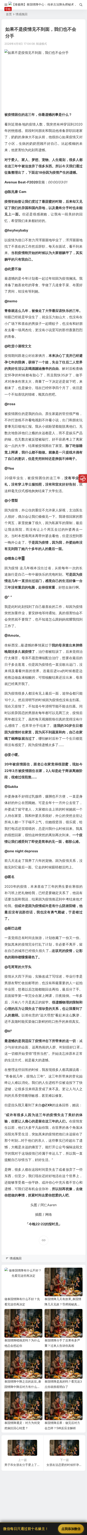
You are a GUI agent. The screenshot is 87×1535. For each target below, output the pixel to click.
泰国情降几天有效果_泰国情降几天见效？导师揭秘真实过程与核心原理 (63, 1304)
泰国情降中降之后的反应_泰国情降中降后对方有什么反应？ (22, 1387)
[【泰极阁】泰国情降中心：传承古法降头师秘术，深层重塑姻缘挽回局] (43, 5)
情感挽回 (21, 14)
